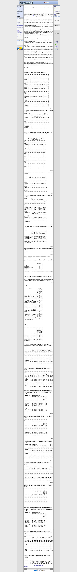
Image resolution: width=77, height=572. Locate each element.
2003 (58, 11)
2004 (57, 11)
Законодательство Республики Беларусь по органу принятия (20, 27)
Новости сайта (18, 16)
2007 (54, 11)
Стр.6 (42, 565)
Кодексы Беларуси (19, 6)
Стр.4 (39, 565)
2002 (59, 11)
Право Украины (19, 14)
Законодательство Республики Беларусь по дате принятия (20, 25)
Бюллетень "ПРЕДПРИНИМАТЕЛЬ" (56, 14)
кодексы (54, 7)
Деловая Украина (19, 33)
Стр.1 (34, 565)
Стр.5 (40, 565)
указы (57, 7)
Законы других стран (19, 12)
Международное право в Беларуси (20, 11)
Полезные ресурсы (19, 15)
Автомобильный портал (19, 34)
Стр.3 (37, 565)
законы (56, 7)
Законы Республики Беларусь (20, 28)
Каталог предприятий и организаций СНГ (19, 22)
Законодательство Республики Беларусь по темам (20, 23)
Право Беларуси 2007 (26, 566)
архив (54, 8)
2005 (56, 11)
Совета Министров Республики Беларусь (36, 15)
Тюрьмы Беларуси (19, 31)
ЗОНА (54, 13)
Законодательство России (19, 32)
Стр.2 (36, 565)
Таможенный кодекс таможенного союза (19, 20)
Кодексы (18, 13)
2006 (55, 11)
